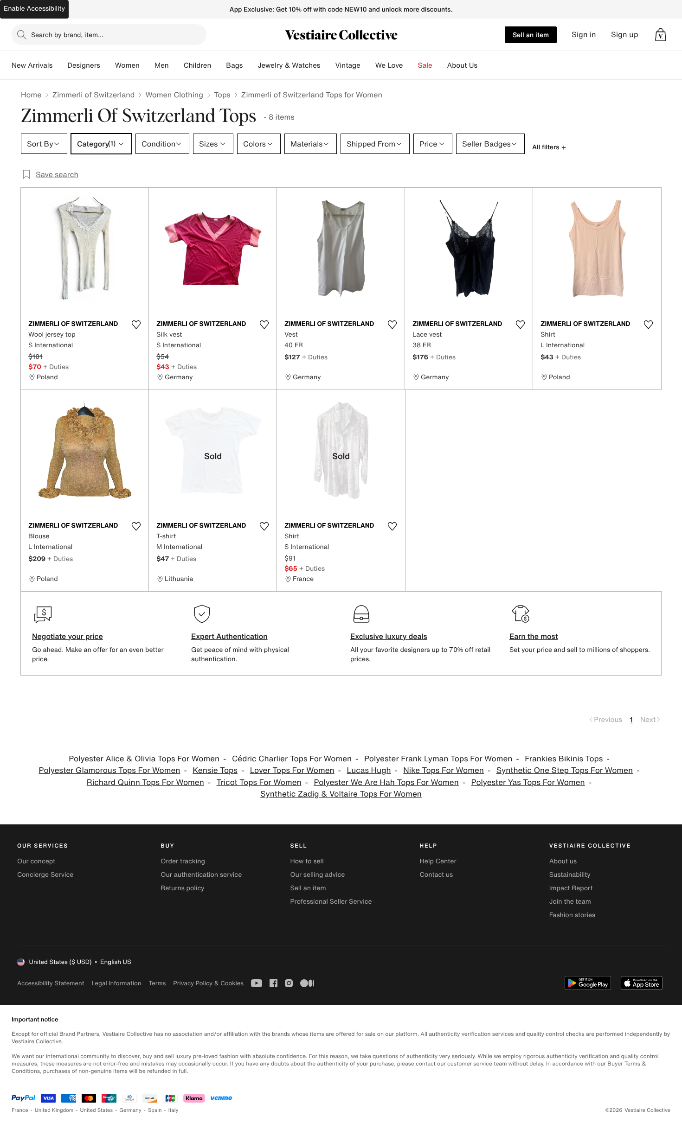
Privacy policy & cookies (208, 983)
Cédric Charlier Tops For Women (292, 759)
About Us (462, 65)
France (20, 1110)
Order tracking (183, 861)
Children (198, 65)
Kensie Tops (215, 770)
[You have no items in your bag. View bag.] (660, 34)
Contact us (436, 875)
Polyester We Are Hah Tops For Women (386, 782)
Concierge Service (45, 875)
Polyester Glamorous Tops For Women (109, 770)
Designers (83, 65)
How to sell (306, 861)
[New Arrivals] (60, 65)
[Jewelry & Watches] (327, 65)
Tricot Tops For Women (259, 782)
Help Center (438, 861)
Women (127, 65)
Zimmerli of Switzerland (93, 94)
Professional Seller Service (331, 901)
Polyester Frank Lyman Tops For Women (438, 759)
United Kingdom (54, 1110)
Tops (222, 94)
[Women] (147, 65)
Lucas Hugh (369, 770)
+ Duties (56, 366)
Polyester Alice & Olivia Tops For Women (144, 759)
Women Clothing (174, 94)
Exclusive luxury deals (388, 636)
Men (161, 65)
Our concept (36, 861)
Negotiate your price (67, 636)
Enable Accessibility (34, 8)
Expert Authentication (229, 636)
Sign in (584, 34)
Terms (157, 983)
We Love (389, 65)
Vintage (347, 65)
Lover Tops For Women (292, 770)
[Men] (176, 65)
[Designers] (107, 65)
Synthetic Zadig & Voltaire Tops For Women (341, 794)
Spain (155, 1110)
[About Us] (485, 65)
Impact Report (571, 888)
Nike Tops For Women (443, 770)
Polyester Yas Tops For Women (528, 782)
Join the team (570, 901)
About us (563, 861)
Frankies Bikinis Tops (564, 759)
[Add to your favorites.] (136, 324)
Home (31, 94)
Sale (425, 65)
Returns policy (182, 888)
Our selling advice (317, 875)
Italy (173, 1110)
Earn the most (533, 636)
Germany (130, 1110)
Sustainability (570, 875)
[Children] (218, 65)
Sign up (624, 34)
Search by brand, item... (67, 34)
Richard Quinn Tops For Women (145, 782)
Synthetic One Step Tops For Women (564, 770)
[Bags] (250, 65)
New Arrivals (32, 65)
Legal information (116, 983)
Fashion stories (572, 915)
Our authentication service (201, 875)
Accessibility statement (50, 983)
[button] (660, 34)
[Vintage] (368, 65)
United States (96, 1110)
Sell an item (531, 34)
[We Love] (410, 65)
